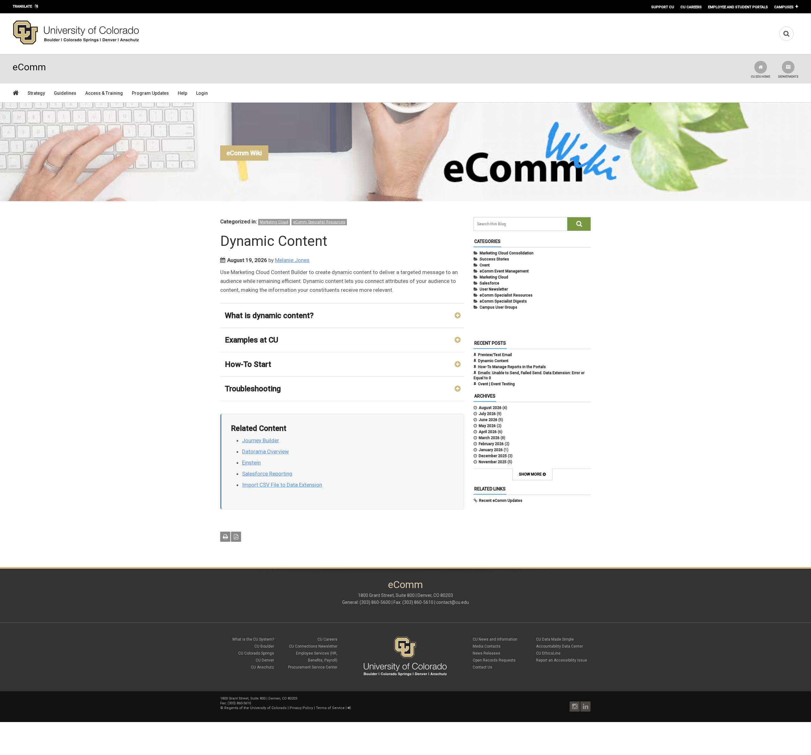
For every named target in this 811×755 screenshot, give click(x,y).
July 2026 (487, 414)
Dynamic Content (493, 361)
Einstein (251, 462)
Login (202, 93)
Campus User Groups (498, 307)
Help (182, 93)
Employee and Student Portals (738, 7)
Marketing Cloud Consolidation (506, 253)
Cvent (485, 265)
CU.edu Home (760, 76)
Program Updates (150, 93)
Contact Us (482, 667)
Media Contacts (487, 646)
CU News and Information (495, 639)
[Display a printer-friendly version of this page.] (225, 537)
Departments (788, 76)
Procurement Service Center (312, 667)
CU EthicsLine (548, 653)
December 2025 (493, 456)
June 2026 (488, 420)
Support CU (662, 7)
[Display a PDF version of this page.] (236, 537)
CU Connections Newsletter (313, 646)
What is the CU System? (253, 639)
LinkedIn (585, 706)
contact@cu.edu (452, 602)
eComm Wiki (244, 153)
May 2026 (487, 426)
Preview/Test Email (495, 355)
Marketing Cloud (274, 222)
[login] (349, 708)
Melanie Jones (292, 260)
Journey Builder (260, 440)
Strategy (36, 93)
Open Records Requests (494, 660)
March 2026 (489, 438)
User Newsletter (494, 289)
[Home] (76, 43)
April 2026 (488, 432)
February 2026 (491, 444)
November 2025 (493, 462)
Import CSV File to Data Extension (282, 485)
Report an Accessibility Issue (561, 660)
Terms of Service (330, 708)
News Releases (486, 653)
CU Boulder (264, 646)
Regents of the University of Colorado (255, 708)
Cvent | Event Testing (496, 384)
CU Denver (265, 660)
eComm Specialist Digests (503, 301)
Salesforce (489, 283)
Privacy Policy (301, 708)
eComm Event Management (504, 271)
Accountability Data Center (559, 646)
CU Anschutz (262, 667)
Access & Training (104, 93)
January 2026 (491, 450)
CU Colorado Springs (256, 653)
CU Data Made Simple (555, 639)
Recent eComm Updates (500, 500)
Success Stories (494, 259)
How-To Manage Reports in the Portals (512, 367)
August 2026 (490, 408)
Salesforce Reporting (267, 473)
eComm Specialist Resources (319, 222)
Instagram (575, 706)
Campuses (784, 7)
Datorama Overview (265, 451)
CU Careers (691, 7)
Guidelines (65, 93)
